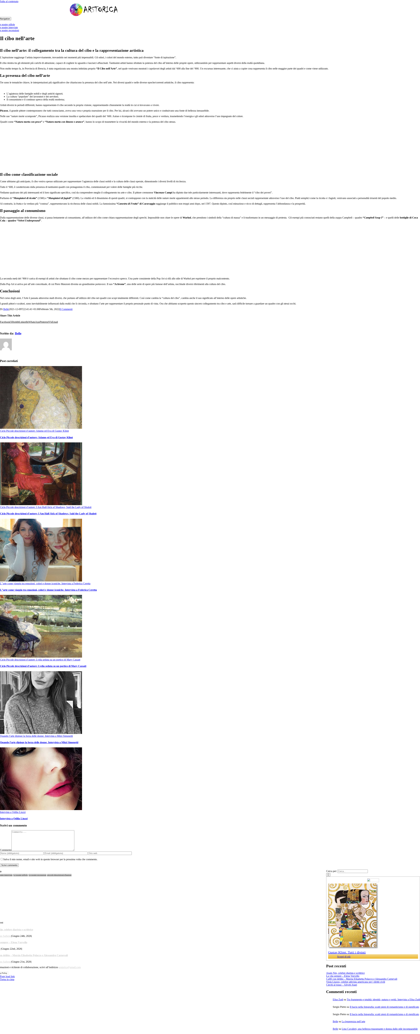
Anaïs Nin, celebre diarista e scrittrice (345, 973)
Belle (6, 309)
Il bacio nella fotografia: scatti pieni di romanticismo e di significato (384, 1007)
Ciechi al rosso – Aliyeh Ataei (341, 984)
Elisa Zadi (338, 999)
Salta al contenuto (9, 1)
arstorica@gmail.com (70, 967)
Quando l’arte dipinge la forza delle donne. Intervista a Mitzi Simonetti (36, 736)
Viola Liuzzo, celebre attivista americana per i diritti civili (355, 981)
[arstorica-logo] (94, 15)
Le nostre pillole (20, 875)
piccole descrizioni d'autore (59, 875)
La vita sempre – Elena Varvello (342, 976)
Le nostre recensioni (37, 875)
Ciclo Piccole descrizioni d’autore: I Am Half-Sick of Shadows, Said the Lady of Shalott (45, 507)
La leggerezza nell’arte (353, 1021)
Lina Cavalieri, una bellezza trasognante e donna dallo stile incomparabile (380, 1028)
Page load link (7, 976)
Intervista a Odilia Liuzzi (13, 812)
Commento (5, 850)
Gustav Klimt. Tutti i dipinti (347, 952)
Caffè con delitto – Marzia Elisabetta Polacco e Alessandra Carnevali (361, 978)
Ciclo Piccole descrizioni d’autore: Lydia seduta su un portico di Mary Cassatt (40, 659)
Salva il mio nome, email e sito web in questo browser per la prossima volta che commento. (50, 859)
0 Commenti (66, 309)
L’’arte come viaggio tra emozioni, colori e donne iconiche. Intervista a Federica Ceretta (45, 583)
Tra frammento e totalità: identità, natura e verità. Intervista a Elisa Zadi (383, 999)
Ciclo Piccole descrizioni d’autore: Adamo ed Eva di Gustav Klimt (34, 430)
